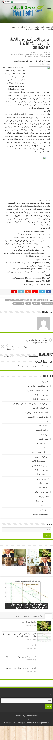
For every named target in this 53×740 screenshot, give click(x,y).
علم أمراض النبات (42, 492)
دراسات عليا (44, 487)
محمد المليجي (18, 303)
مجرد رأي (45, 505)
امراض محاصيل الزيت (40, 470)
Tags (17, 616)
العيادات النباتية (43, 443)
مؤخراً (48, 616)
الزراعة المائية (43, 434)
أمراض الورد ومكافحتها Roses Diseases (18, 347)
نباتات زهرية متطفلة (41, 514)
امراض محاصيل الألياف (40, 461)
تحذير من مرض (43, 479)
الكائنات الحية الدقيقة (40, 452)
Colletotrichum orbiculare (18, 300)
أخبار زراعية (39, 27)
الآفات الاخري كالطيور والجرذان (36, 412)
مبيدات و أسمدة (42, 501)
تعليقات (26, 616)
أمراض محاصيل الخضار (31, 54)
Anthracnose (41, 300)
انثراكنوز (36, 303)
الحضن (33, 645)
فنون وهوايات (43, 496)
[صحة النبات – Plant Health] (27, 11)
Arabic (8, 2)
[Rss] (29, 719)
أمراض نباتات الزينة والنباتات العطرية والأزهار (31, 404)
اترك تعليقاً (43, 56)
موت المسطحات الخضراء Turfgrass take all (36, 340)
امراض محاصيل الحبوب (39, 465)
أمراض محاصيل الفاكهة (40, 399)
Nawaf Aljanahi (32, 716)
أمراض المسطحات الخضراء (38, 390)
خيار (28, 303)
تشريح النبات (44, 483)
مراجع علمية (44, 510)
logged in (18, 357)
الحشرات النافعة (42, 426)
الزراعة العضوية (42, 430)
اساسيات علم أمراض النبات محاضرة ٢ (21, 657)
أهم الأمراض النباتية (17, 54)
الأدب (47, 421)
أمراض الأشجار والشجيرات (38, 386)
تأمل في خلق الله (42, 474)
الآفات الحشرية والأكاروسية (38, 417)
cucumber (47, 303)
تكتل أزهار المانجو (29, 622)
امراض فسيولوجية (41, 457)
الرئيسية (49, 27)
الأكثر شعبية (37, 616)
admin (45, 52)
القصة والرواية (43, 448)
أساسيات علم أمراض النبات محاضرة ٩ (21, 668)
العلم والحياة (44, 439)
